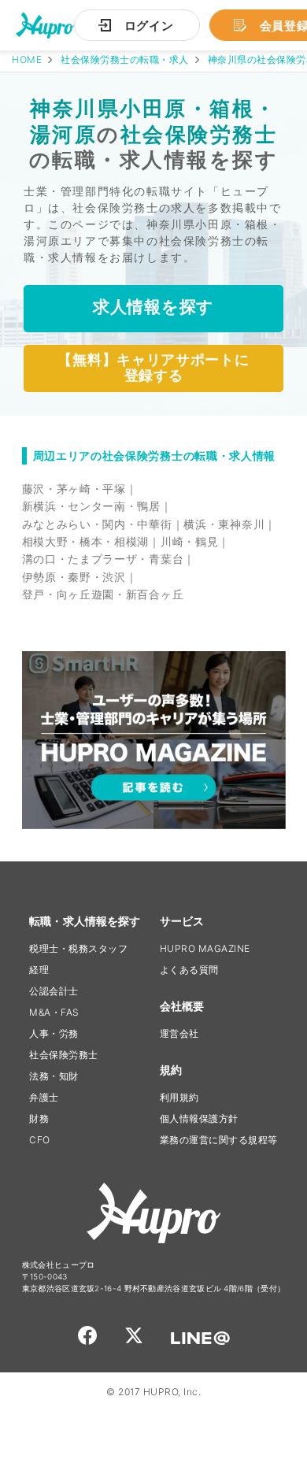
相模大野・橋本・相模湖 (86, 541)
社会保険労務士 (63, 1055)
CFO (39, 1140)
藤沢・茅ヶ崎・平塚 (74, 488)
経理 (39, 970)
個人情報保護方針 (199, 1118)
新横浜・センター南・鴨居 (91, 506)
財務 (39, 1118)
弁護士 (44, 1097)
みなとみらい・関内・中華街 (97, 524)
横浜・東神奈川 (223, 524)
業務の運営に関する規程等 (219, 1140)
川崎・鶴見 (190, 541)
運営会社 (179, 1033)
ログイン (149, 25)
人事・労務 (54, 1033)
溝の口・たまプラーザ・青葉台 (103, 558)
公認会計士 (54, 991)
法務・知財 (54, 1076)
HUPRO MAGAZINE (205, 948)
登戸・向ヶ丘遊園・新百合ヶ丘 (103, 594)
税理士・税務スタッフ (78, 948)
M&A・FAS (54, 1012)
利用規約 (179, 1097)
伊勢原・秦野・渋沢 (74, 576)
